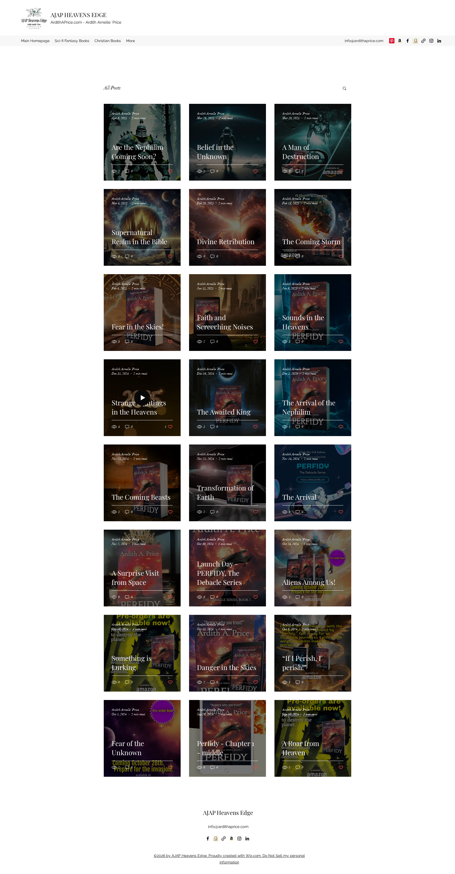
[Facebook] (407, 40)
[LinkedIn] (439, 40)
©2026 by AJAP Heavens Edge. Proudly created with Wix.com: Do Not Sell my (222, 855)
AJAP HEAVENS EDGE (78, 15)
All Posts (112, 88)
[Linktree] (423, 40)
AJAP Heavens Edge (228, 812)
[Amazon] (399, 40)
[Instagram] (431, 40)
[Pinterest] (391, 40)
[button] (344, 88)
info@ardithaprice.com (364, 41)
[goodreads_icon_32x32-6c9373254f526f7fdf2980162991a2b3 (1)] (415, 40)
